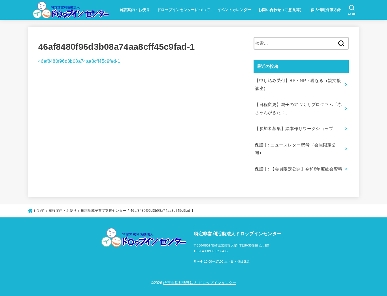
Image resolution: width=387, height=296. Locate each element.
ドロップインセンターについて (183, 10)
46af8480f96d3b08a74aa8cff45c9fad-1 (79, 61)
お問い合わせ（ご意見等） (281, 10)
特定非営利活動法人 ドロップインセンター (199, 283)
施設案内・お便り (135, 10)
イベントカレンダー (234, 10)
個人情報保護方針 (326, 10)
